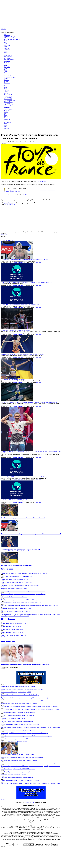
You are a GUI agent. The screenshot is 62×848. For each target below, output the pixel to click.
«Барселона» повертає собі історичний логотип (14, 588)
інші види (6, 90)
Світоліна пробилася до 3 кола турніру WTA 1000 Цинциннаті (18, 712)
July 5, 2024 (24, 194)
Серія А (6, 71)
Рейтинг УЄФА (8, 94)
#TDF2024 (43, 190)
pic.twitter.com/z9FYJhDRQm (12, 191)
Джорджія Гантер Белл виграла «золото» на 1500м (14, 738)
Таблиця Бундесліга (9, 100)
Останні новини (7, 569)
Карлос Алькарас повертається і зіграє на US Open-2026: (16, 582)
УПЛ (5, 64)
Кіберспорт (7, 49)
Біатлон (6, 81)
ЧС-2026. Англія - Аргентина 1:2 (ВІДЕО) (12, 629)
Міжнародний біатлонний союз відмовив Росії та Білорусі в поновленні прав (22, 689)
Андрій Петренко (18, 262)
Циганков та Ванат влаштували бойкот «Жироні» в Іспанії (17, 721)
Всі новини (7, 35)
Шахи (5, 87)
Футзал (6, 78)
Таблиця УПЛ (8, 97)
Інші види (3, 141)
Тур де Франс (4, 234)
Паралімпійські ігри (9, 36)
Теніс (5, 43)
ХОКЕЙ (6, 116)
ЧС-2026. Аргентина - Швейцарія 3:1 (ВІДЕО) (13, 635)
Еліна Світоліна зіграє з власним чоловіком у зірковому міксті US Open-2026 (22, 700)
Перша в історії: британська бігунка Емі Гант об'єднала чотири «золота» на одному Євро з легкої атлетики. (30, 709)
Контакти (6, 128)
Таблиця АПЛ (8, 99)
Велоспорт (7, 83)
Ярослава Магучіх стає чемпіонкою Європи (13, 379)
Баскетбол (6, 48)
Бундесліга (7, 67)
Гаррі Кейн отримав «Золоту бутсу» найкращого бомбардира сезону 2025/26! (22, 602)
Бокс (5, 42)
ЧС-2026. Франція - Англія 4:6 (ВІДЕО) (11, 626)
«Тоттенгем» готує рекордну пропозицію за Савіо (14, 579)
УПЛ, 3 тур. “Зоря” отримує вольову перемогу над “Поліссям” (18, 715)
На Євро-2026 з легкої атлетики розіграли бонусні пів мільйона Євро (20, 304)
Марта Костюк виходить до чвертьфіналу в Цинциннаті (16, 611)
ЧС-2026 (6, 62)
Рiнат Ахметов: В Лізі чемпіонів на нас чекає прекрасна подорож (19, 703)
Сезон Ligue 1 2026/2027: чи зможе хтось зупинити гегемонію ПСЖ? (20, 585)
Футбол (6, 40)
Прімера (6, 68)
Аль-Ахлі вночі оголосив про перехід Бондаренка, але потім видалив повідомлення (24, 573)
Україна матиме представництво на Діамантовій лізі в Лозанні (23, 518)
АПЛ (5, 65)
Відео (5, 52)
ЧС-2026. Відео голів (9, 619)
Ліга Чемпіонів (8, 56)
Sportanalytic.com (8, 203)
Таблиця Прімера (8, 102)
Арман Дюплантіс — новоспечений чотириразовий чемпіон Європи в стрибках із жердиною (26, 282)
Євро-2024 (7, 61)
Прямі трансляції (8, 55)
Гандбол (6, 84)
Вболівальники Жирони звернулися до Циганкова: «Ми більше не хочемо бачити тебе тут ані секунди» (29, 706)
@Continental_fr (50, 190)
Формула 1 (7, 45)
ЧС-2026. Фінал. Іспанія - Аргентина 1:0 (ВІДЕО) (14, 623)
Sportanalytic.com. (41, 181)
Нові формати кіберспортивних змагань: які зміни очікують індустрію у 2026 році (23, 594)
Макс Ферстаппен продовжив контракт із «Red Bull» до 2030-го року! (20, 599)
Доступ (6, 72)
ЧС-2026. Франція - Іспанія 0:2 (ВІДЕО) (12, 632)
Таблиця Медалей (9, 38)
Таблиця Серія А (8, 105)
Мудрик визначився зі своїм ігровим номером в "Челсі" (16, 608)
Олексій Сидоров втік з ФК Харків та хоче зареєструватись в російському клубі (23, 591)
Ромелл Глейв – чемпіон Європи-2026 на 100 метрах (15, 330)
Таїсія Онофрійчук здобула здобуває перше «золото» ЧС (20, 550)
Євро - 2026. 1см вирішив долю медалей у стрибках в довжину (18, 730)
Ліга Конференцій (9, 59)
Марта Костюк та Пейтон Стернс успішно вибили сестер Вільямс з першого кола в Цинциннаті (27, 698)
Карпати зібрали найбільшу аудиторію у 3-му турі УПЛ (16, 692)
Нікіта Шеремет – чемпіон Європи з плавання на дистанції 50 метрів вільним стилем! (24, 259)
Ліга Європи (7, 58)
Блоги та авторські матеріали (12, 39)
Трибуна (6, 91)
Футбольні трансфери (10, 77)
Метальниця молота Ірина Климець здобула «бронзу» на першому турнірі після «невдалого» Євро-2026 (29, 605)
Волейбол (6, 80)
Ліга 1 (5, 70)
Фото (5, 51)
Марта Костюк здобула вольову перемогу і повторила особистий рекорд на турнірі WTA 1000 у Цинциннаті (30, 727)
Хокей (5, 46)
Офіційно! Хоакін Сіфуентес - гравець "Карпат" (14, 597)
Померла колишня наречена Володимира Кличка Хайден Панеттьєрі (25, 664)
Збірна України (8, 75)
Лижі (5, 88)
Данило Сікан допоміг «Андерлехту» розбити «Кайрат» (16, 576)
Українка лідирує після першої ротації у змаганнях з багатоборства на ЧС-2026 (22, 354)
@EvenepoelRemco (11, 190)
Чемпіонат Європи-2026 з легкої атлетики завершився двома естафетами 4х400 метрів (24, 476)
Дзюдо (5, 85)
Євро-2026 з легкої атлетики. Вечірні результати (14, 499)
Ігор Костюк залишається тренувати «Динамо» (13, 718)
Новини (6, 93)
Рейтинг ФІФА (8, 96)
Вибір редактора (8, 641)
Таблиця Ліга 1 (8, 103)
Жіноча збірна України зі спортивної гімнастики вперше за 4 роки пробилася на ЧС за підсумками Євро (29, 402)
